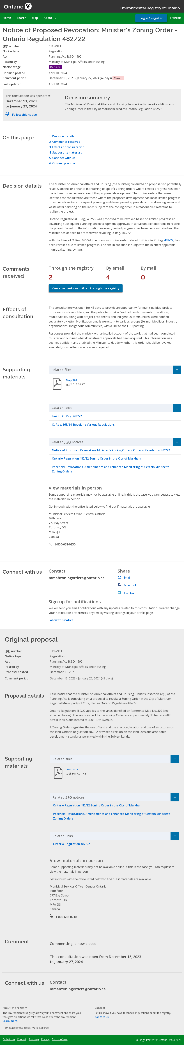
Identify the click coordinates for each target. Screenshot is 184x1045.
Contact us (102, 1017)
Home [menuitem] (7, 18)
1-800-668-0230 (64, 544)
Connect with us (63, 158)
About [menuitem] (48, 18)
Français (175, 18)
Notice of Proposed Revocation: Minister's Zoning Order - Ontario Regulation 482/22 (111, 450)
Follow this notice (24, 115)
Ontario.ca (9, 1039)
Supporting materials (67, 152)
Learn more (10, 1021)
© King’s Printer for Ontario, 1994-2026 (158, 1040)
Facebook (130, 585)
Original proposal (64, 163)
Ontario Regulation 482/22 (71, 844)
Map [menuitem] (35, 18)
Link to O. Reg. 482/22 (67, 416)
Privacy (45, 1039)
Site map (34, 1039)
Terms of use (60, 1039)
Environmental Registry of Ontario (150, 7)
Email (126, 578)
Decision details (63, 136)
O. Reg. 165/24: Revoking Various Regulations (83, 425)
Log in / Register (151, 18)
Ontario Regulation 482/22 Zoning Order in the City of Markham (96, 458)
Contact (21, 1039)
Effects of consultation (68, 147)
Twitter (128, 593)
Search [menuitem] (21, 18)
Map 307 (71, 380)
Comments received (66, 142)
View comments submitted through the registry (85, 288)
